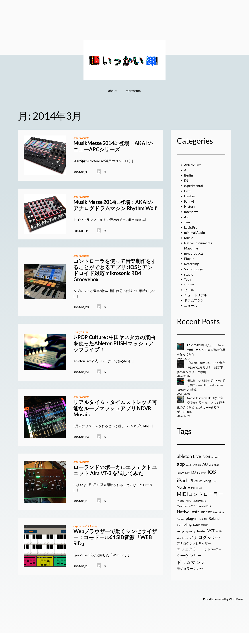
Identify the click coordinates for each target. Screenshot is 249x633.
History (189, 206)
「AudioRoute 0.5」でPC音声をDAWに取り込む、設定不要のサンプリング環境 (201, 367)
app (181, 464)
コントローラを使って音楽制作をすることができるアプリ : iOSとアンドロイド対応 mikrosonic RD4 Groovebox (114, 270)
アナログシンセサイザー (194, 543)
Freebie (189, 196)
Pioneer (180, 519)
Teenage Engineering (186, 531)
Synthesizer (200, 524)
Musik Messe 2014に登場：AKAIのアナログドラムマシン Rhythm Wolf (115, 205)
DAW (180, 472)
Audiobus (214, 464)
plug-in (191, 518)
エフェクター (189, 549)
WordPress (236, 599)
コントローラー (211, 549)
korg (207, 481)
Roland (214, 518)
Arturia (197, 464)
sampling (184, 524)
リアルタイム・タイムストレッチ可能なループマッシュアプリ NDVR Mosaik (115, 408)
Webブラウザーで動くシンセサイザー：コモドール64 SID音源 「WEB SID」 (115, 537)
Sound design (193, 269)
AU (205, 464)
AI (185, 170)
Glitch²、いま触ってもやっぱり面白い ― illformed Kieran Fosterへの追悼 (201, 385)
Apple (189, 465)
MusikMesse (199, 500)
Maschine (183, 487)
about (112, 91)
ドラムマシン (194, 300)
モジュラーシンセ (190, 568)
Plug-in (189, 259)
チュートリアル (195, 295)
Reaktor (203, 518)
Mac (214, 481)
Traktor (201, 531)
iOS (186, 217)
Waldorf (219, 531)
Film (187, 191)
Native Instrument (194, 511)
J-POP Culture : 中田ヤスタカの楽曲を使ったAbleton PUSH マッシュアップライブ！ (114, 343)
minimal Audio (194, 233)
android (215, 457)
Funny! (77, 332)
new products (81, 138)
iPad (182, 480)
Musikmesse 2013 (187, 506)
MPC (188, 500)
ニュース (190, 305)
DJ (186, 181)
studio (188, 274)
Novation (218, 512)
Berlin (188, 175)
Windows (182, 537)
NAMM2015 (205, 506)
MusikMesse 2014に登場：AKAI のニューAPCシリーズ (113, 146)
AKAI (206, 457)
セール (189, 290)
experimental (81, 526)
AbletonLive (192, 165)
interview (191, 212)
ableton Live (189, 456)
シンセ (189, 285)
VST (211, 530)
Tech (187, 279)
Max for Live (196, 488)
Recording (191, 264)
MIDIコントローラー (200, 494)
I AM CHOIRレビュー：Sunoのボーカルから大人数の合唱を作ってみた (201, 349)
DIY (187, 472)
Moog (180, 500)
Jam (85, 332)
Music (188, 238)
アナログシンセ (205, 537)
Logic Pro (190, 227)
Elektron (201, 472)
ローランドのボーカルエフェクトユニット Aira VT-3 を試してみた (115, 470)
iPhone (195, 480)
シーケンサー (189, 555)
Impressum (133, 91)
